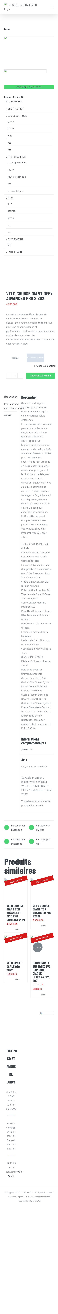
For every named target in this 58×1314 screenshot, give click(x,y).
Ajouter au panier (40, 376)
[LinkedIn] (12, 1035)
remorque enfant (17, 162)
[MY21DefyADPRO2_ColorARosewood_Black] (29, 280)
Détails (16, 929)
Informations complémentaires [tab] (10, 406)
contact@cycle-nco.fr (11, 1173)
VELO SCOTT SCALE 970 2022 (14, 966)
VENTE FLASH (14, 251)
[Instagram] (12, 1028)
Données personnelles (40, 1196)
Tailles (15, 357)
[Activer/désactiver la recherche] (45, 6)
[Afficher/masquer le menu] (51, 7)
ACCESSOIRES (14, 101)
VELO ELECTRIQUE (16, 115)
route (11, 128)
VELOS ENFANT (14, 239)
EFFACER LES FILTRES (29, 87)
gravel (11, 121)
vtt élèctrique (15, 190)
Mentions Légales (15, 1196)
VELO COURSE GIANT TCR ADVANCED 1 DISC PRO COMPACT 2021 (15, 912)
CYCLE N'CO (27, 1192)
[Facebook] (12, 1020)
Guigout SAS (35, 1201)
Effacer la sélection (45, 365)
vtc (9, 142)
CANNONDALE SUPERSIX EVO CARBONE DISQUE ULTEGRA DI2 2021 (42, 972)
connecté (45, 801)
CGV (27, 1196)
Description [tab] (10, 396)
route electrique (17, 176)
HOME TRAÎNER (14, 108)
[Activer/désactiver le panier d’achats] (40, 7)
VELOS (10, 198)
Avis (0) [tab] (8, 415)
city (10, 203)
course (11, 210)
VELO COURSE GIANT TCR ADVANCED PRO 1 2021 (42, 910)
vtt (9, 149)
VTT (10, 244)
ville (10, 135)
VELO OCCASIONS (16, 156)
